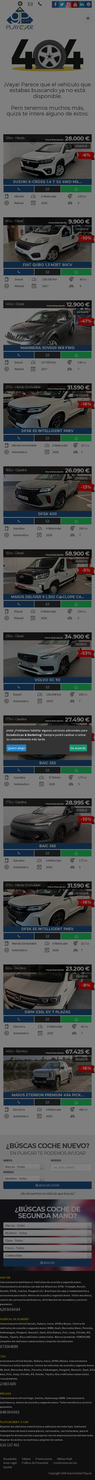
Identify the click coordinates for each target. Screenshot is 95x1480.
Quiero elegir (16, 748)
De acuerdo (78, 748)
